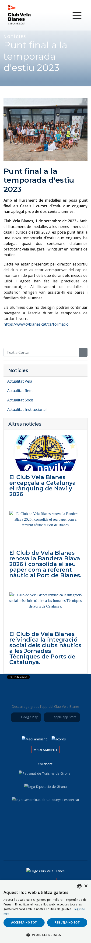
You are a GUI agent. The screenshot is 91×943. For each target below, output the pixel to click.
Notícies (18, 370)
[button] (46, 935)
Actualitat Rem (19, 390)
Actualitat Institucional (26, 409)
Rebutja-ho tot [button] (67, 922)
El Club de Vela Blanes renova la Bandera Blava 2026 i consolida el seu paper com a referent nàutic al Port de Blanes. (45, 564)
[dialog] (45, 911)
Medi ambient (45, 749)
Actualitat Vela (19, 381)
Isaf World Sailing (44, 818)
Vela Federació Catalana (70, 818)
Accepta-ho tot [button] (24, 922)
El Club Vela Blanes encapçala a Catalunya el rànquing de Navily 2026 (42, 485)
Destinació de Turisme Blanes (58, 843)
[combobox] (79, 886)
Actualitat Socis (20, 400)
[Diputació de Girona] (45, 786)
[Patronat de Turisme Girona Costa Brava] (44, 773)
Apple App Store (65, 717)
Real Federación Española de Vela (32, 843)
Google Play (29, 717)
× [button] (86, 886)
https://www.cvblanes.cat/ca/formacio (36, 324)
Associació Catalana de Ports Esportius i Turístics (18, 818)
